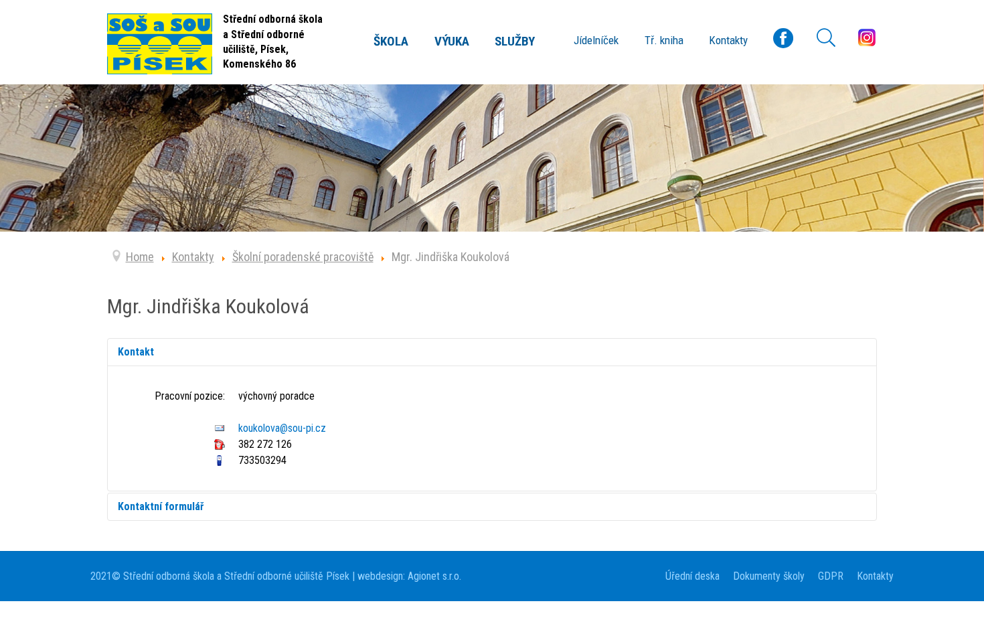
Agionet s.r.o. (433, 576)
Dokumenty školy (769, 576)
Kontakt (136, 351)
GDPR (830, 576)
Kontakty (875, 576)
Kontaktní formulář (160, 506)
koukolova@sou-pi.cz (282, 428)
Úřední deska (692, 576)
